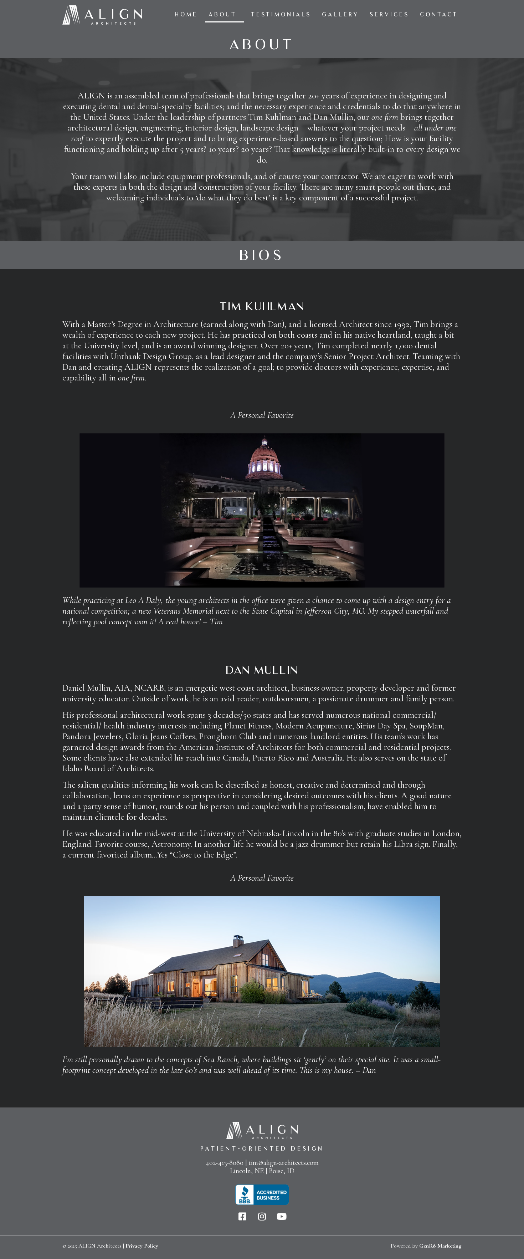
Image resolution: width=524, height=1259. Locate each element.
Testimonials (281, 14)
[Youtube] (281, 1216)
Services (389, 14)
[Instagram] (262, 1216)
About (223, 14)
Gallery (340, 14)
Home (186, 14)
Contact (439, 14)
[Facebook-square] (242, 1216)
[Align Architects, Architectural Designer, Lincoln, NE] (262, 1194)
